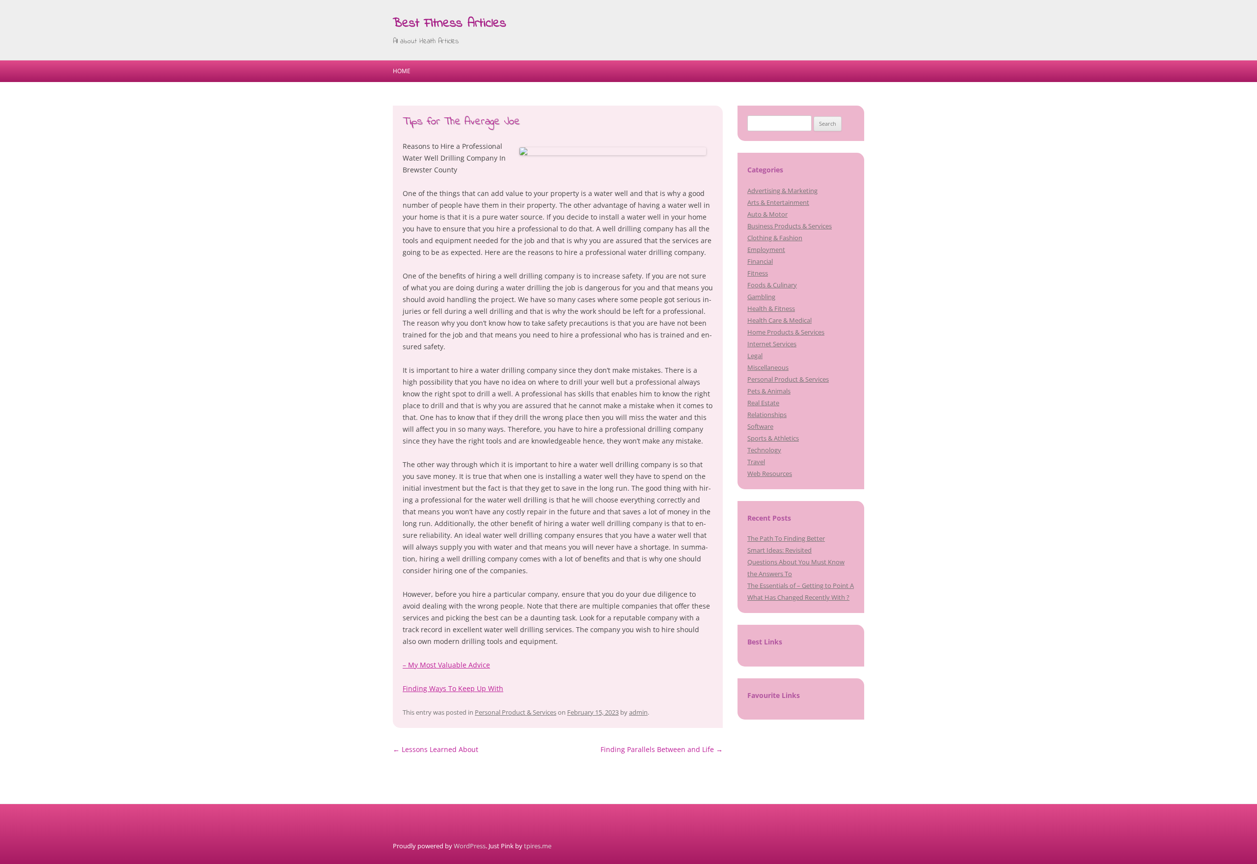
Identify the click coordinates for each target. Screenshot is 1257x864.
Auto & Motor (767, 214)
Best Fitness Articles (449, 23)
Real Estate (763, 402)
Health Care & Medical (779, 320)
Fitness (757, 273)
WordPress (470, 845)
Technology (764, 450)
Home (401, 71)
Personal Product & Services (515, 712)
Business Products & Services (789, 226)
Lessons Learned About (435, 749)
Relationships (767, 414)
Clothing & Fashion (774, 237)
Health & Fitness (771, 308)
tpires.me (537, 845)
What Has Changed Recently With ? (798, 597)
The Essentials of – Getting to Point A (800, 585)
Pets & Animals (769, 391)
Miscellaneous (768, 367)
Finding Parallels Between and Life (662, 749)
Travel (756, 461)
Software (760, 426)
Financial (760, 261)
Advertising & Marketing (782, 190)
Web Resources (769, 473)
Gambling (761, 296)
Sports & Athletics (773, 438)
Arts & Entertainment (778, 202)
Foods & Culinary (772, 284)
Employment (766, 249)
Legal (755, 355)
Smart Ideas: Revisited (779, 550)
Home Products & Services (785, 332)
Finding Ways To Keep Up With (453, 688)
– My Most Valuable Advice (446, 664)
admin (638, 712)
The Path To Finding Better (786, 538)
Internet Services (771, 343)
